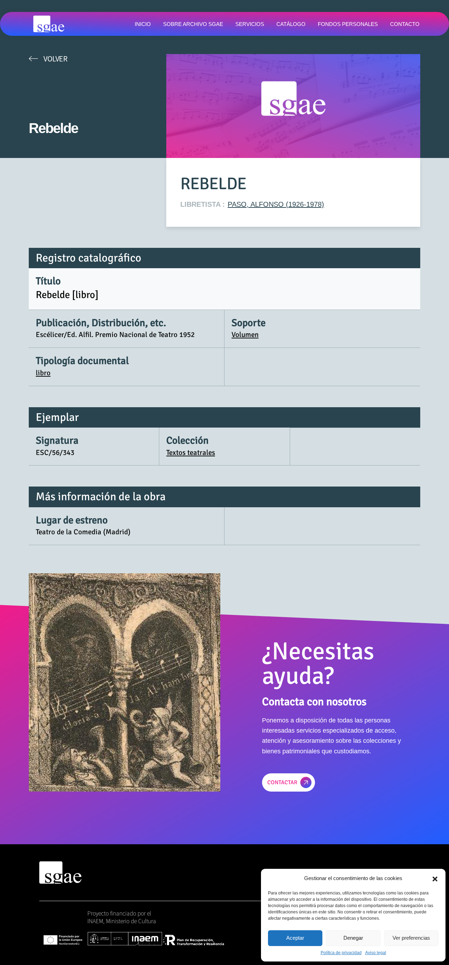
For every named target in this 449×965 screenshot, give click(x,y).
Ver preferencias (411, 938)
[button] (434, 878)
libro (43, 372)
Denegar (353, 938)
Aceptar (295, 938)
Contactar (282, 782)
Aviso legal (375, 952)
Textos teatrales (190, 452)
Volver (55, 58)
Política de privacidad (341, 952)
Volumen (245, 334)
